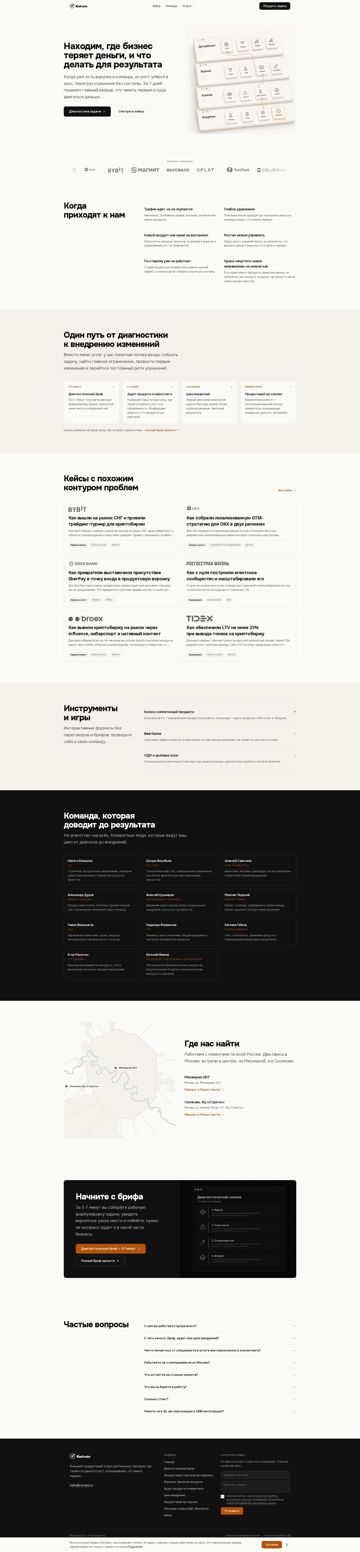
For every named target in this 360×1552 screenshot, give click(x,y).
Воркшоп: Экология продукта (183, 1482)
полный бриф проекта (160, 430)
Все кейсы (285, 490)
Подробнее (135, 1546)
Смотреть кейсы (131, 111)
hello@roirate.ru (81, 1485)
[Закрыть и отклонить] (287, 1544)
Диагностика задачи (85, 111)
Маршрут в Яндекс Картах (202, 1089)
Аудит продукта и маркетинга (183, 1488)
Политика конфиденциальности (242, 1535)
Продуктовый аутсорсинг (181, 1502)
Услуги (186, 6)
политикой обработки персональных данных (252, 1503)
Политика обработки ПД (277, 1535)
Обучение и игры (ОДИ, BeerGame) (186, 1508)
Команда (171, 6)
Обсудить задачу (274, 6)
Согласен (271, 1544)
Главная (169, 1462)
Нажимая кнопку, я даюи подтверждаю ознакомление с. (255, 1499)
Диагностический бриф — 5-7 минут (108, 1249)
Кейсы (156, 6)
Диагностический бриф (179, 1468)
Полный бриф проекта (98, 1261)
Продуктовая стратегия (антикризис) (188, 1475)
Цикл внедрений (174, 1495)
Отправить (231, 1511)
